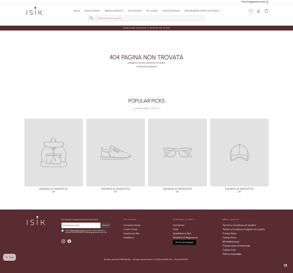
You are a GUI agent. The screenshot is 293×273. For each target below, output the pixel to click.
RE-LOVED (152, 10)
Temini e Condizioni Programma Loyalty (243, 229)
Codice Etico (229, 249)
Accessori (135, 10)
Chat (175, 229)
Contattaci (178, 225)
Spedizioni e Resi (182, 233)
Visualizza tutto (146, 108)
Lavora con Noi (131, 233)
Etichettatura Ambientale (236, 245)
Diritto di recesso (184, 242)
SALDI (77, 10)
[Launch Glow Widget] (285, 265)
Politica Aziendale (231, 254)
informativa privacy (78, 230)
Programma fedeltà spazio (202, 10)
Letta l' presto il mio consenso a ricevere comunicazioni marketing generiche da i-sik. (86, 231)
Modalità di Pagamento (185, 237)
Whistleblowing (230, 241)
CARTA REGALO (171, 10)
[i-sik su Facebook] (69, 241)
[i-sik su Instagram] (63, 241)
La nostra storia (131, 225)
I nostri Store (130, 229)
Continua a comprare (146, 66)
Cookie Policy (229, 237)
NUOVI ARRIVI (92, 10)
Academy (128, 237)
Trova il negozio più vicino (253, 1)
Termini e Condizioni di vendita (239, 225)
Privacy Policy (229, 233)
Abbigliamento (114, 10)
